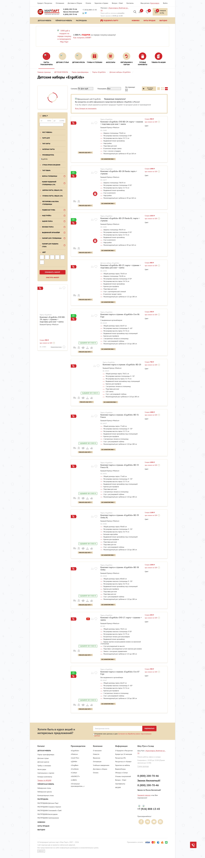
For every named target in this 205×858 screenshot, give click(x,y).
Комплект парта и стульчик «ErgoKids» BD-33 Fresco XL (119, 466)
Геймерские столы (44, 788)
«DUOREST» (75, 776)
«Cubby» (74, 773)
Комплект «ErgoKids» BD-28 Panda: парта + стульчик (118, 172)
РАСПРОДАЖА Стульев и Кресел (49, 807)
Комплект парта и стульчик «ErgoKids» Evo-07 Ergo (119, 673)
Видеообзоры (120, 769)
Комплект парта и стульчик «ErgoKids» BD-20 (122, 364)
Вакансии (96, 758)
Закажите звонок (143, 795)
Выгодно (41, 830)
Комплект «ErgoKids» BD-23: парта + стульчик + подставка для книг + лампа (120, 266)
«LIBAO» (74, 780)
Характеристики (56, 347)
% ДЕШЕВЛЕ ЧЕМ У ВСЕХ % (88, 343)
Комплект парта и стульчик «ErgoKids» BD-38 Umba (119, 568)
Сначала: (74, 89)
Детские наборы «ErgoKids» (109, 263)
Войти (165, 3)
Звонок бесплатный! (71, 12)
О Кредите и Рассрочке (124, 750)
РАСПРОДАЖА (42, 799)
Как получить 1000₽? (82, 37)
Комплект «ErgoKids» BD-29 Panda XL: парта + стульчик (120, 219)
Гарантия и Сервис (101, 3)
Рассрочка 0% (120, 758)
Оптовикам (60, 3)
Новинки (41, 822)
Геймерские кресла (44, 792)
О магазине (97, 750)
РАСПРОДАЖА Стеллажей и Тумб (49, 810)
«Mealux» (74, 754)
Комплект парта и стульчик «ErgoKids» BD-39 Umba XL (119, 516)
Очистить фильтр (52, 277)
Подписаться (149, 728)
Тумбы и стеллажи (44, 766)
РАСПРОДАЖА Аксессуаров (47, 814)
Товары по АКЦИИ (44, 780)
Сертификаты (120, 784)
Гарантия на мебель (122, 765)
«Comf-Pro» (75, 758)
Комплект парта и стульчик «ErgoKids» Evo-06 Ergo (119, 315)
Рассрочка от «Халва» (123, 761)
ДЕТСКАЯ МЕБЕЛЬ (44, 750)
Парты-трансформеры (45, 754)
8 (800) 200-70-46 (70, 9)
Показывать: (102, 89)
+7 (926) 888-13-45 (90, 10)
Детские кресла (43, 762)
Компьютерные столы (45, 795)
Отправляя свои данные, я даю (122, 735)
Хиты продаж (43, 826)
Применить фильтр (52, 272)
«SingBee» (74, 765)
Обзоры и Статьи (121, 773)
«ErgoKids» (75, 750)
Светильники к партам (45, 773)
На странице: (130, 87)
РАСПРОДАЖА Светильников (48, 818)
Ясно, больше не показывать (85, 108)
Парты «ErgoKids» (46, 315)
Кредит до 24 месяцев (123, 754)
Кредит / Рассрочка (44, 3)
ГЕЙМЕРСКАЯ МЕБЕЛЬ (45, 784)
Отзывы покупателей (123, 776)
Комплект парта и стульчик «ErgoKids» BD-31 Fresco (119, 416)
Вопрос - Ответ (117, 3)
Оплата (88, 3)
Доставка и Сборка (75, 3)
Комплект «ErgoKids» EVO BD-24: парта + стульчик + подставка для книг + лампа (52, 319)
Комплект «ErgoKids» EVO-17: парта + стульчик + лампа (121, 618)
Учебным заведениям (101, 765)
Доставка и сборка (100, 769)
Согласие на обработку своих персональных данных (122, 735)
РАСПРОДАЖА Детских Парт (47, 803)
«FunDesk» (75, 769)
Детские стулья (43, 758)
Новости (96, 754)
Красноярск (154, 3)
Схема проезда (143, 766)
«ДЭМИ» (74, 761)
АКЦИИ (118, 787)
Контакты (130, 3)
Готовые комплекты (44, 777)
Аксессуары (41, 769)
